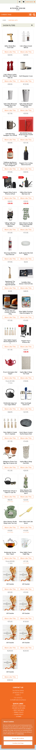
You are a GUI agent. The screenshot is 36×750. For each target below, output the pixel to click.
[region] (18, 734)
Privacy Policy (18, 712)
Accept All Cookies (18, 738)
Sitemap (18, 716)
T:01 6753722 (18, 698)
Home (4, 20)
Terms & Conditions (18, 706)
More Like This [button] (10, 52)
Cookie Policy (18, 714)
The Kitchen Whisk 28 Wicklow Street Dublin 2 (18, 693)
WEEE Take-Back (19, 710)
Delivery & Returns (18, 708)
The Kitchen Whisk (18, 8)
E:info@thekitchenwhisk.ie (18, 700)
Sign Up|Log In (19, 2)
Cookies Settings (18, 743)
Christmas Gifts (13, 20)
